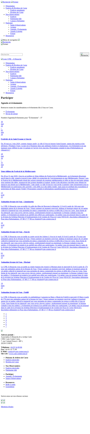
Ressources (10, 36)
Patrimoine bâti (15, 19)
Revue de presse (12, 114)
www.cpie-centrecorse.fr (18, 354)
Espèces (13, 17)
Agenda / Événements (18, 29)
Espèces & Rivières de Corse (16, 8)
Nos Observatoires (12, 14)
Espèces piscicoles (12, 360)
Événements (10, 112)
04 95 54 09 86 (16, 347)
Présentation (10, 6)
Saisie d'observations (18, 25)
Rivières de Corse (16, 12)
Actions (13, 27)
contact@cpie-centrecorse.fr (18, 352)
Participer (9, 23)
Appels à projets (16, 31)
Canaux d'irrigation (17, 21)
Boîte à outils (10, 385)
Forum (12, 34)
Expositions (10, 387)
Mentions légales (7, 407)
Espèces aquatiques (17, 10)
